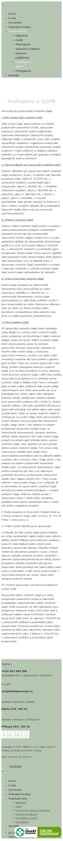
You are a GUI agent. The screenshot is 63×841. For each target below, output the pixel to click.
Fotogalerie (23, 71)
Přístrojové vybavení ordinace (32, 810)
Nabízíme (21, 35)
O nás (12, 18)
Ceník (19, 40)
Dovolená (14, 22)
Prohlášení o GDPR (26, 818)
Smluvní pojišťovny (26, 814)
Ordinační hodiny (19, 27)
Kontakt (13, 75)
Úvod (11, 13)
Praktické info (17, 31)
